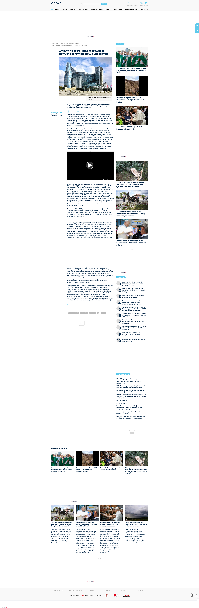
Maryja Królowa (121, 400)
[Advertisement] (99, 25)
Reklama (107, 590)
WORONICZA (103, 313)
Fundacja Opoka (58, 590)
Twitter (72, 111)
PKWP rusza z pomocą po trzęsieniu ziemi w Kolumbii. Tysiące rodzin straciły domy (131, 386)
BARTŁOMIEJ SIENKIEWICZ (73, 313)
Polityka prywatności (75, 590)
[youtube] (197, 30)
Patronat (124, 590)
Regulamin (91, 590)
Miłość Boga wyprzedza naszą (126, 379)
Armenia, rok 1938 (122, 403)
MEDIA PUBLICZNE (84, 313)
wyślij (79, 111)
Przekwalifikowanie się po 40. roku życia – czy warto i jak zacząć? (130, 391)
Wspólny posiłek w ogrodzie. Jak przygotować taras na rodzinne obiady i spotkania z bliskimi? (129, 407)
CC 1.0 (92, 99)
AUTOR (88, 99)
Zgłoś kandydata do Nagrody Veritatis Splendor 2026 (129, 382)
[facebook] (197, 25)
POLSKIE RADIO (93, 313)
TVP (98, 313)
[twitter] (197, 28)
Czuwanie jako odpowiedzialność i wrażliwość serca (128, 413)
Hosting (140, 590)
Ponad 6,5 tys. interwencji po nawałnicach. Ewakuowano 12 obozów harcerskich (131, 417)
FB (68, 111)
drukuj (75, 111)
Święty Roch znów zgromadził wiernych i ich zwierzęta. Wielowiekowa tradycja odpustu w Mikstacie (131, 396)
